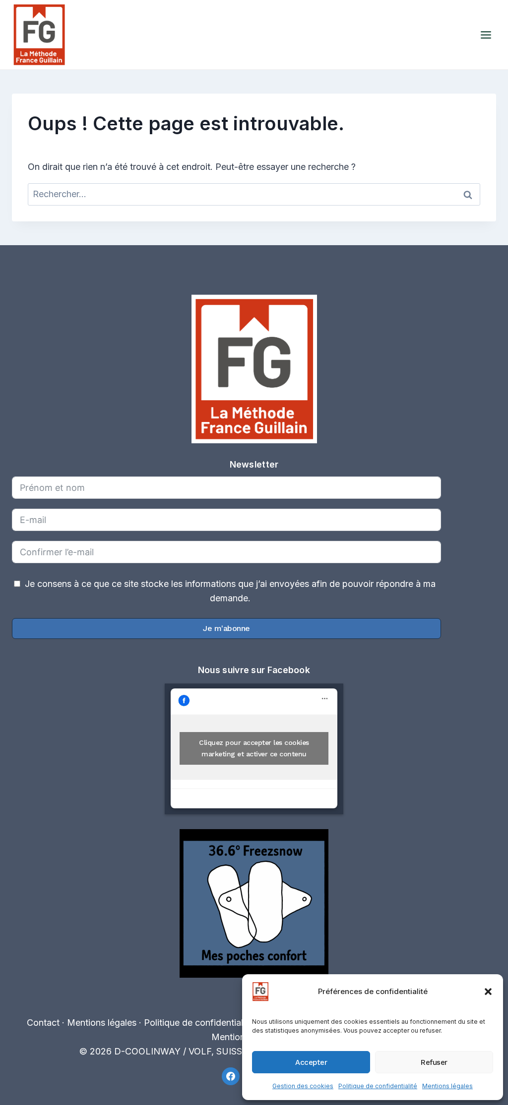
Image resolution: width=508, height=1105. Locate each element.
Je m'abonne (226, 628)
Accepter (311, 1062)
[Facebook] (231, 1076)
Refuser (434, 1062)
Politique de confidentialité (377, 1086)
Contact (43, 1022)
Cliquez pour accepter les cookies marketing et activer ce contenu (254, 748)
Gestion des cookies (302, 1086)
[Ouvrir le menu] (485, 35)
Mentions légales (447, 1086)
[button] (488, 992)
